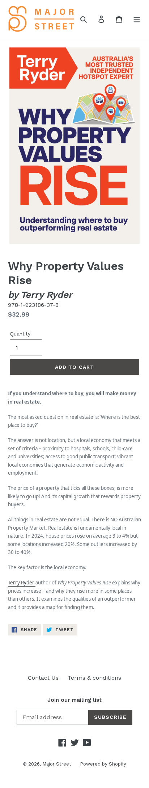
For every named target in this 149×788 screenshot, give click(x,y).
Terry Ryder (21, 582)
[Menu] (137, 19)
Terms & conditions (94, 677)
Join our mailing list (74, 700)
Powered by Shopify (103, 764)
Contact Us (43, 677)
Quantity (20, 334)
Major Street (57, 764)
